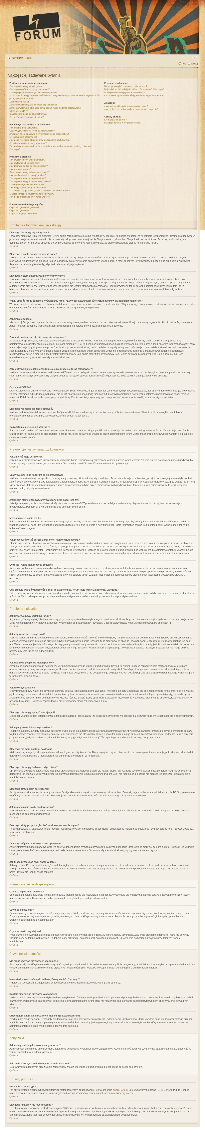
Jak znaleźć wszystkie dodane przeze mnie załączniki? (131, 109)
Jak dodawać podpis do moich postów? (28, 166)
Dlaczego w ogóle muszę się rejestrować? (29, 89)
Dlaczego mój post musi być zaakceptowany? (31, 194)
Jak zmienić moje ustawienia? (23, 127)
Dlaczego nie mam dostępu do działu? (27, 178)
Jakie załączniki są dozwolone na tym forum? (126, 106)
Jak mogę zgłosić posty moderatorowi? (28, 187)
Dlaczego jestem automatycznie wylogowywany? (33, 92)
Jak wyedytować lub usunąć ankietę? (27, 175)
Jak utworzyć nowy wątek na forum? (27, 160)
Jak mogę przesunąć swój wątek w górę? (29, 197)
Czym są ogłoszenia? (19, 210)
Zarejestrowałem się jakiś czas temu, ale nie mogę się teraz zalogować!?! (45, 108)
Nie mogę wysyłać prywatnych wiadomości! (125, 86)
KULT (14, 58)
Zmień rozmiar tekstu (195, 57)
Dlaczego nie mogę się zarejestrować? (28, 114)
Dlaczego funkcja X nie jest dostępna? (122, 122)
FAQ (184, 63)
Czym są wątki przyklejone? (23, 213)
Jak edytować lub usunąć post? (24, 163)
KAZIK (28, 58)
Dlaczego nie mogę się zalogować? (26, 86)
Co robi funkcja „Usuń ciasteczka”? (26, 117)
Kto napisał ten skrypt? (115, 119)
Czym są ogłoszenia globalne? (24, 207)
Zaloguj (194, 63)
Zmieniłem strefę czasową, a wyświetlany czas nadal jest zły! (39, 134)
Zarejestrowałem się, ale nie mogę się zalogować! (33, 104)
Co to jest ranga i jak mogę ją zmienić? (28, 143)
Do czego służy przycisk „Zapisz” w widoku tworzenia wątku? (39, 190)
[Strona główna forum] (73, 26)
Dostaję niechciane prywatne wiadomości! (124, 92)
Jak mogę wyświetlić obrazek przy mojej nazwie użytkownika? (39, 140)
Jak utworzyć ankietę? (20, 169)
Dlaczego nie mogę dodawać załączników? (30, 181)
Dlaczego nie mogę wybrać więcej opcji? (29, 172)
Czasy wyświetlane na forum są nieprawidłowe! (32, 130)
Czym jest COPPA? (18, 111)
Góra (15, 246)
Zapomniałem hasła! (19, 101)
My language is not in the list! (23, 137)
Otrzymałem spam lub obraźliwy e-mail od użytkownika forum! (134, 95)
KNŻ (20, 58)
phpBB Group (120, 1090)
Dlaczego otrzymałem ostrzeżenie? (26, 184)
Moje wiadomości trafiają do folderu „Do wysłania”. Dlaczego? (134, 89)
